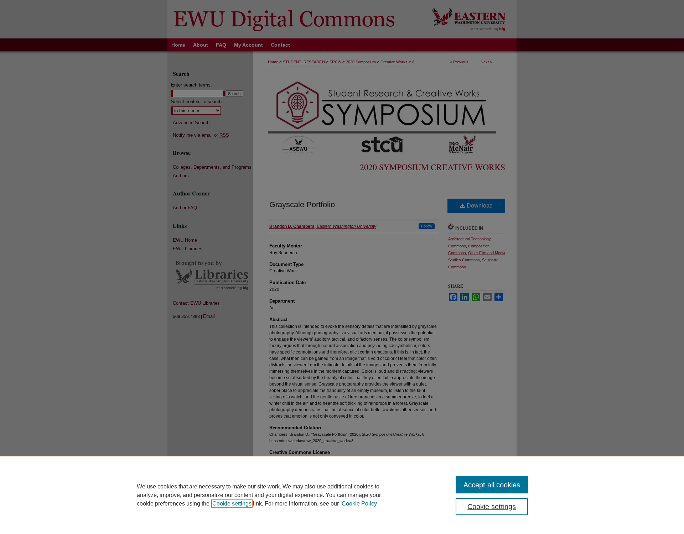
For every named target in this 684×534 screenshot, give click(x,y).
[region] (342, 495)
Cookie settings (232, 504)
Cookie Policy (359, 504)
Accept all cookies (491, 485)
